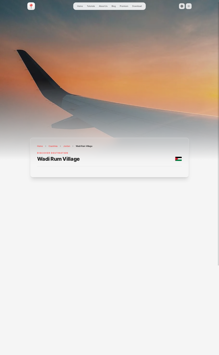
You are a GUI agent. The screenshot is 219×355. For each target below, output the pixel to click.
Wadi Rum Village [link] (84, 146)
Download (137, 6)
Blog (114, 6)
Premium (124, 6)
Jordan (66, 146)
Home (80, 6)
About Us (103, 6)
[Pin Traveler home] (31, 6)
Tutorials (91, 6)
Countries (53, 146)
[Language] (182, 6)
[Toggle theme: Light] (189, 6)
